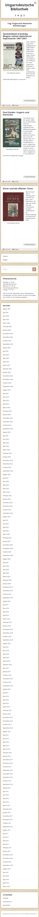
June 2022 (6, 481)
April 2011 (6, 844)
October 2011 (7, 823)
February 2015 (7, 710)
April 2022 (6, 488)
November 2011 (8, 819)
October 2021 (7, 510)
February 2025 (7, 369)
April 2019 (6, 615)
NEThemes (33, 914)
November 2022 (8, 464)
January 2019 (7, 626)
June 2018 (6, 650)
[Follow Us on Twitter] (18, 15)
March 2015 (6, 707)
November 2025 (8, 337)
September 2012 (8, 784)
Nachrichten (6, 905)
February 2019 (7, 622)
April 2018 (6, 657)
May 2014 (6, 742)
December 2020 (8, 545)
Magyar (5, 260)
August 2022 (7, 474)
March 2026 (6, 323)
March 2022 (6, 492)
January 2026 (7, 330)
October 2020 (7, 552)
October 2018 (7, 636)
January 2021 (7, 541)
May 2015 (6, 700)
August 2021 (7, 517)
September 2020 (8, 555)
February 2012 (7, 809)
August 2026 (7, 309)
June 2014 (6, 738)
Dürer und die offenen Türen (18, 188)
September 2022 (8, 471)
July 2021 (5, 520)
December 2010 (8, 855)
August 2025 (7, 348)
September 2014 (8, 728)
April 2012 (6, 802)
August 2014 (7, 731)
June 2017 (6, 668)
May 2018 (6, 654)
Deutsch (5, 256)
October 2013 (7, 767)
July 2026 (5, 312)
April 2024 (6, 404)
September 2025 (8, 344)
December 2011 (8, 816)
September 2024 (8, 386)
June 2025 (6, 355)
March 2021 (6, 534)
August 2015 (7, 689)
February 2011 (7, 848)
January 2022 (7, 499)
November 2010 (8, 858)
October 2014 (7, 724)
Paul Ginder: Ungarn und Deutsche (16, 113)
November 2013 (8, 763)
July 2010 (5, 872)
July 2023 (5, 436)
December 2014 (8, 717)
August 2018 (7, 643)
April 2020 (6, 573)
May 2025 (6, 358)
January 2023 (7, 457)
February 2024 (7, 411)
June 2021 (6, 524)
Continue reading (30, 101)
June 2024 (6, 397)
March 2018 (6, 661)
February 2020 (7, 580)
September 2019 (8, 598)
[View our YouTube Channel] (21, 15)
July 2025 (5, 351)
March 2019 (6, 619)
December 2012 (8, 774)
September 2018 (8, 640)
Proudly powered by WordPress (11, 914)
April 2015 (6, 703)
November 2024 (8, 379)
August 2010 (7, 869)
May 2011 (6, 841)
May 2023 (6, 443)
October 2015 (7, 682)
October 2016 (7, 675)
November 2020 (8, 548)
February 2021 (7, 538)
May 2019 (6, 612)
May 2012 (6, 798)
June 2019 (6, 608)
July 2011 (5, 834)
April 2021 (6, 531)
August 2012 (7, 788)
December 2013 (8, 760)
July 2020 (5, 562)
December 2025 (8, 333)
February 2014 (7, 753)
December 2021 (8, 502)
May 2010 (6, 879)
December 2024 (8, 376)
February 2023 (7, 453)
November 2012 (8, 777)
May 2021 (6, 527)
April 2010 (6, 883)
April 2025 (6, 362)
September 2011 (8, 827)
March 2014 (6, 749)
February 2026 (7, 326)
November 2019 (8, 591)
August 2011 (7, 830)
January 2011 (7, 851)
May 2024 (6, 400)
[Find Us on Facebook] (15, 15)
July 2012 (5, 791)
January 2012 (7, 812)
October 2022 (7, 467)
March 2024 (6, 407)
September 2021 (8, 513)
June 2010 (6, 876)
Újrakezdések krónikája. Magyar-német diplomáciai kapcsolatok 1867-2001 (17, 36)
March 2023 (6, 450)
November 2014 (8, 721)
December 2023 (8, 418)
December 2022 (8, 460)
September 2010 (8, 865)
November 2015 (8, 679)
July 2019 (5, 605)
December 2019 (8, 587)
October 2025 (7, 341)
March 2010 (6, 886)
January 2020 (7, 584)
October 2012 (7, 781)
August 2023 (7, 432)
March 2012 (6, 805)
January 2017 (7, 671)
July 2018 (5, 647)
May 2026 (6, 319)
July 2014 (5, 735)
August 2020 (7, 559)
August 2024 (7, 390)
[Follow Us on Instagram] (24, 15)
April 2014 (6, 745)
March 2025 (6, 365)
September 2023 (8, 429)
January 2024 (7, 414)
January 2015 (7, 714)
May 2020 (6, 569)
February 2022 (7, 495)
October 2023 (7, 425)
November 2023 (8, 422)
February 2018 (7, 664)
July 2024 (5, 393)
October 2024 (7, 383)
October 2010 (7, 862)
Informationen (7, 902)
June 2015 (6, 696)
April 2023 (6, 446)
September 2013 (8, 770)
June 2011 (6, 837)
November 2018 (8, 633)
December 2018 (8, 629)
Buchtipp (16, 105)
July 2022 (5, 478)
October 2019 (7, 594)
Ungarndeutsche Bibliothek (19, 7)
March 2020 (6, 576)
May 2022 (6, 485)
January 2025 (7, 372)
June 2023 (6, 439)
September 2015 (8, 686)
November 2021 (8, 506)
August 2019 (7, 601)
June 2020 (6, 566)
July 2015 (5, 693)
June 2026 (6, 316)
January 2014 (7, 756)
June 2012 (6, 795)
